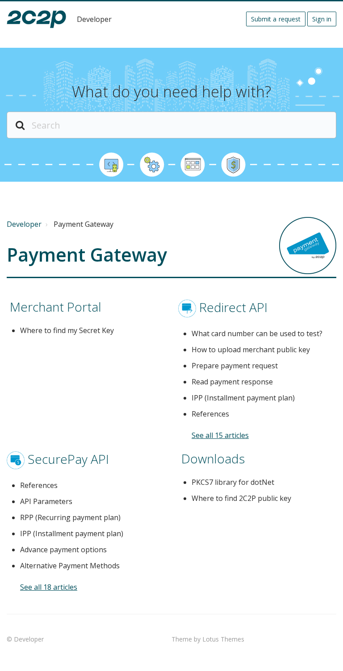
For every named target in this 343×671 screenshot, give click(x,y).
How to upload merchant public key (251, 349)
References (210, 414)
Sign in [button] (321, 19)
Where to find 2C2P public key (241, 498)
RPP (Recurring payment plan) (70, 517)
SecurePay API (68, 458)
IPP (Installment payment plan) (243, 398)
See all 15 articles (220, 435)
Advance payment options (63, 549)
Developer (24, 224)
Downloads (213, 458)
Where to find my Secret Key (67, 330)
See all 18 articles (48, 587)
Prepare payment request (235, 366)
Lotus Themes (223, 639)
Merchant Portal (55, 306)
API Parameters (46, 501)
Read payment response (232, 382)
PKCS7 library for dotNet (233, 482)
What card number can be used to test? (257, 333)
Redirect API (233, 306)
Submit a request (276, 19)
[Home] (36, 19)
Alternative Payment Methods (70, 566)
